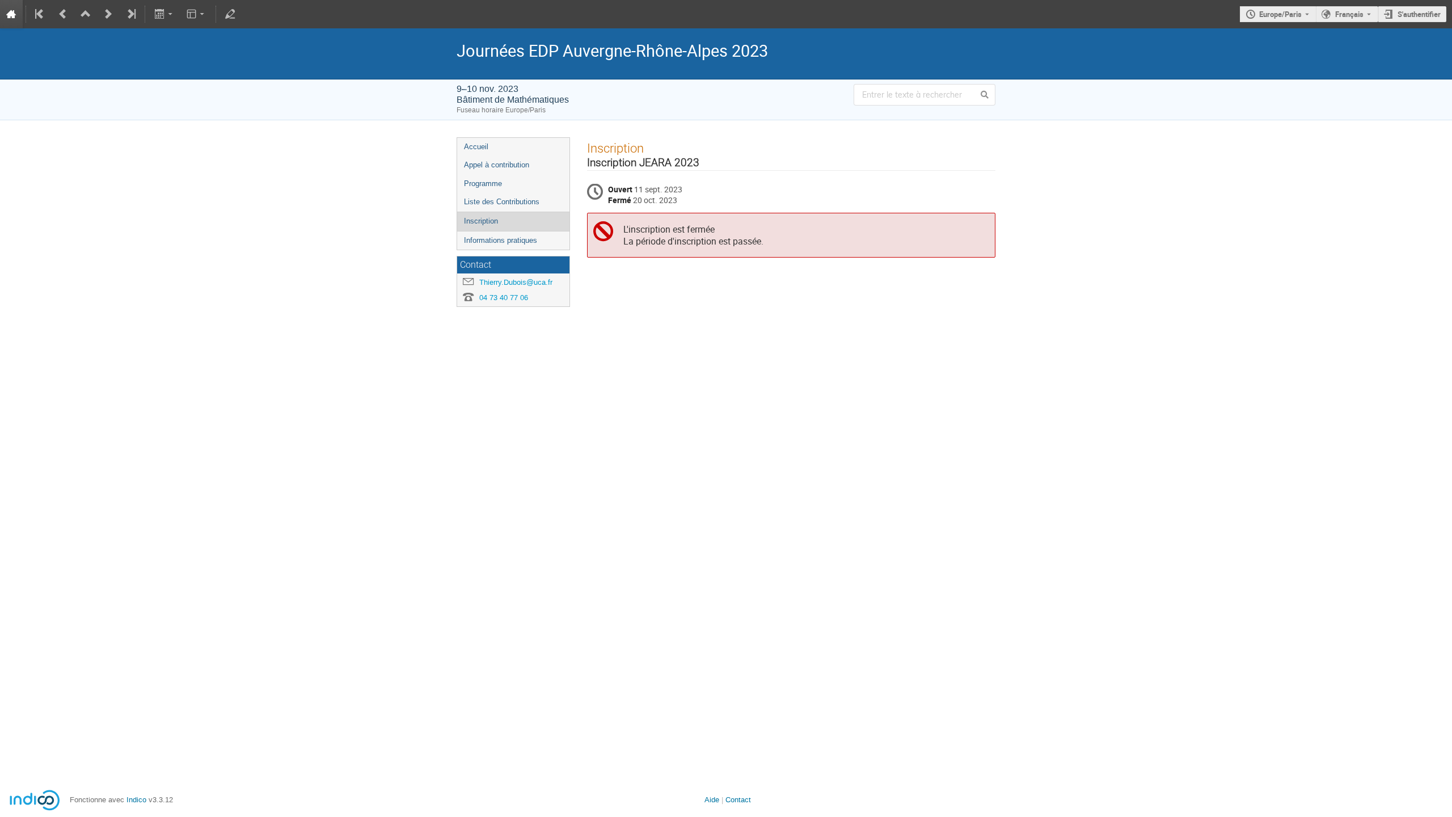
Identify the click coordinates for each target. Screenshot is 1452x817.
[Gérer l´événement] (230, 14)
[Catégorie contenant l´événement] (85, 14)
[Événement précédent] (63, 14)
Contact (738, 800)
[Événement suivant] (108, 14)
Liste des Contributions (501, 201)
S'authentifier (1419, 14)
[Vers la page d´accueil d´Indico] (11, 14)
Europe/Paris (1280, 14)
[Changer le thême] (196, 14)
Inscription (481, 221)
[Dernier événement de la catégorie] (130, 14)
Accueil (476, 146)
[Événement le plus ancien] (40, 14)
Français (1349, 14)
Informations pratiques (500, 240)
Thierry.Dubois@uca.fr (515, 282)
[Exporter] (164, 14)
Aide (711, 800)
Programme (483, 183)
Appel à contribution (496, 165)
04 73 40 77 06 (503, 297)
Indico (136, 800)
